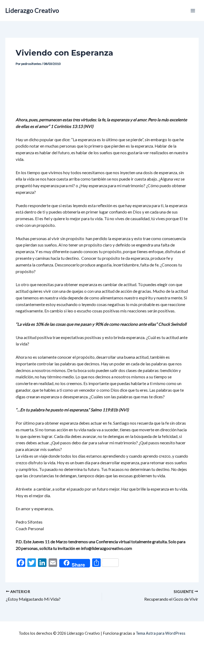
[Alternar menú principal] (193, 10)
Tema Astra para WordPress (160, 633)
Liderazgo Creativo (32, 10)
